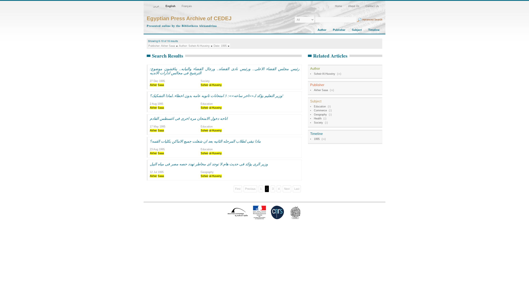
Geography (320, 114)
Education (320, 106)
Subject (357, 29)
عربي (156, 6)
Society (318, 122)
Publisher (339, 29)
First (238, 188)
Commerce (320, 110)
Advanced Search (372, 19)
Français (187, 6)
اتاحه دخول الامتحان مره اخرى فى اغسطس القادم (189, 118)
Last (296, 188)
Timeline (373, 29)
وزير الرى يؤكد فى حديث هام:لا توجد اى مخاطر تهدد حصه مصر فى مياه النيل (209, 163)
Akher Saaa (321, 90)
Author (322, 29)
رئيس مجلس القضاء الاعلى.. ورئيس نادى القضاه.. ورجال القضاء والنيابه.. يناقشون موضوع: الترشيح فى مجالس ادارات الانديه (224, 70)
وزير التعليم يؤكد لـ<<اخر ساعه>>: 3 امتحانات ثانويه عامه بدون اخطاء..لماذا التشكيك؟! (216, 95)
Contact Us (372, 6)
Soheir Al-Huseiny (324, 73)
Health (318, 118)
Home (338, 6)
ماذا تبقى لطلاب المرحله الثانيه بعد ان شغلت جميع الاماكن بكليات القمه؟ (205, 141)
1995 (317, 139)
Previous (250, 188)
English (170, 6)
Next (287, 188)
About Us (353, 6)
